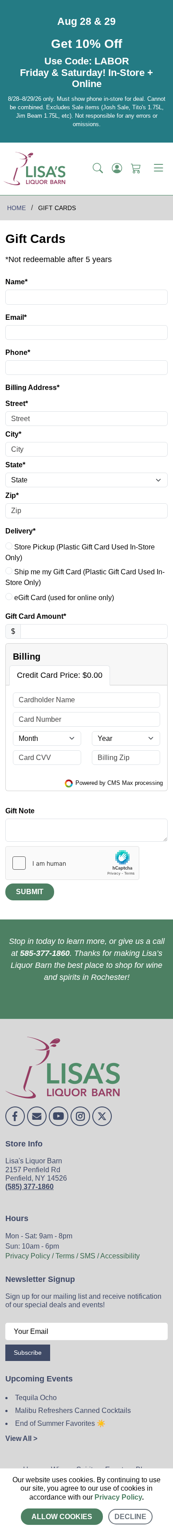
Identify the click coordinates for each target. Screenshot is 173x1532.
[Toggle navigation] (158, 168)
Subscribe (28, 1352)
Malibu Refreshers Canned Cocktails (73, 1410)
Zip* (12, 495)
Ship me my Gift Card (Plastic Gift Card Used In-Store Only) (85, 577)
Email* (16, 317)
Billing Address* (32, 387)
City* (13, 434)
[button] (98, 169)
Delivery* (20, 531)
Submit (29, 891)
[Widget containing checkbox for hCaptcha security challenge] (72, 863)
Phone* (17, 352)
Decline (130, 1516)
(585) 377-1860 (29, 1186)
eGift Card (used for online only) (63, 597)
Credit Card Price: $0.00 (59, 675)
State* (15, 465)
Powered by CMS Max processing (118, 783)
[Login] (117, 169)
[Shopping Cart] (136, 169)
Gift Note (20, 811)
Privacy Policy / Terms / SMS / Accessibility (72, 1256)
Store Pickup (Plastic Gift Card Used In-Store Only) (80, 552)
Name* (16, 282)
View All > (21, 1438)
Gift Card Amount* (35, 616)
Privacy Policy (118, 1497)
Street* (16, 403)
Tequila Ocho (36, 1397)
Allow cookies (61, 1516)
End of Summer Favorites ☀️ (60, 1423)
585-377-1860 (45, 953)
